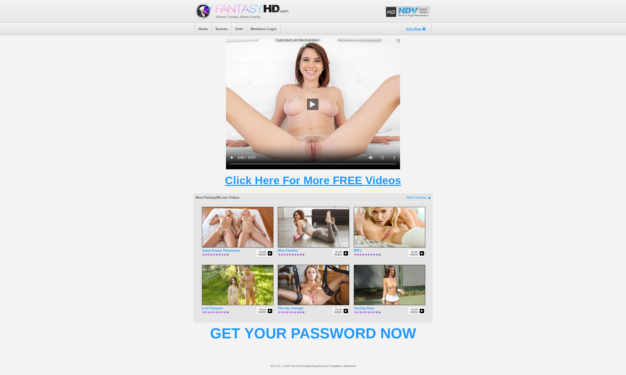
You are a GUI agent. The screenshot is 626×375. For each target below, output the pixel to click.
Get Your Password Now (313, 333)
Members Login (264, 29)
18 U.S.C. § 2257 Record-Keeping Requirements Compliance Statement (313, 365)
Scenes (221, 29)
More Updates (417, 197)
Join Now (413, 29)
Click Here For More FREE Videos (313, 180)
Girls (239, 29)
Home (203, 29)
